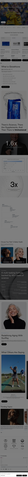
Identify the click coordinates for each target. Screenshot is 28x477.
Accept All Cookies (19, 475)
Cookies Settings (3, 475)
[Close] (27, 473)
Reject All (24, 475)
